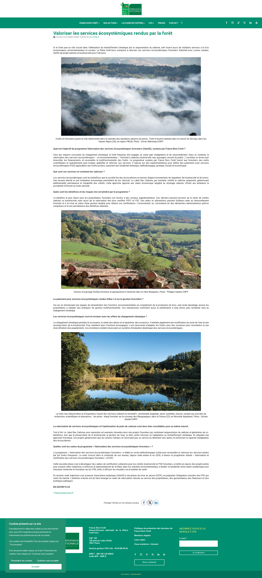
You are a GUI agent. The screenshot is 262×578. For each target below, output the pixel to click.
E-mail (183, 538)
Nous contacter (149, 562)
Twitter (244, 23)
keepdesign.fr (136, 574)
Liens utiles (139, 540)
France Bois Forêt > (89, 23)
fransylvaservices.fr (63, 493)
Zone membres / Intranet (146, 544)
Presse (161, 23)
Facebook (226, 23)
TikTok (238, 23)
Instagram (232, 23)
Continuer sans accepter (48, 561)
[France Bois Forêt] (131, 8)
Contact (173, 23)
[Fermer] (63, 522)
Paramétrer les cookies (21, 561)
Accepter (36, 567)
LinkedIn (250, 23)
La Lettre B (94, 37)
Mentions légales (142, 535)
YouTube (256, 23)
